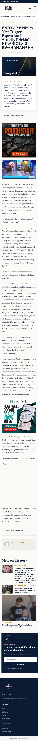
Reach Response (23, 738)
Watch (4, 464)
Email (12, 115)
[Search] (29, 8)
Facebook (7, 115)
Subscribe (20, 664)
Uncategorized (8, 23)
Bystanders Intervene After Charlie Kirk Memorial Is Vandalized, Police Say (17, 626)
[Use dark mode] (34, 1)
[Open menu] (34, 8)
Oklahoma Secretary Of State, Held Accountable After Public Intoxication (25, 591)
